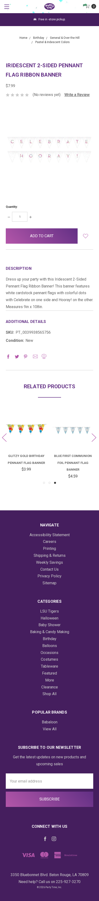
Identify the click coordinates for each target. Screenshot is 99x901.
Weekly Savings (49, 562)
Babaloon (49, 722)
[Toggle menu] (6, 6)
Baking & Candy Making (49, 632)
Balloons (49, 645)
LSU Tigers (49, 611)
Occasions (49, 652)
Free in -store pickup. (52, 19)
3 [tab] (55, 483)
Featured (49, 673)
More (49, 680)
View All (49, 729)
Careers (49, 541)
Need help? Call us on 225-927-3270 (49, 881)
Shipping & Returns (50, 555)
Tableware (49, 666)
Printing (49, 548)
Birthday (49, 638)
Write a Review (77, 94)
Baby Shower (49, 625)
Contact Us (49, 569)
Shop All (49, 694)
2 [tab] (49, 483)
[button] (85, 236)
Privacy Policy (49, 576)
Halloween (49, 618)
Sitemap (49, 583)
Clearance (49, 687)
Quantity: (12, 206)
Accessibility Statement (50, 535)
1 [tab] (44, 483)
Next (94, 437)
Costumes (49, 659)
